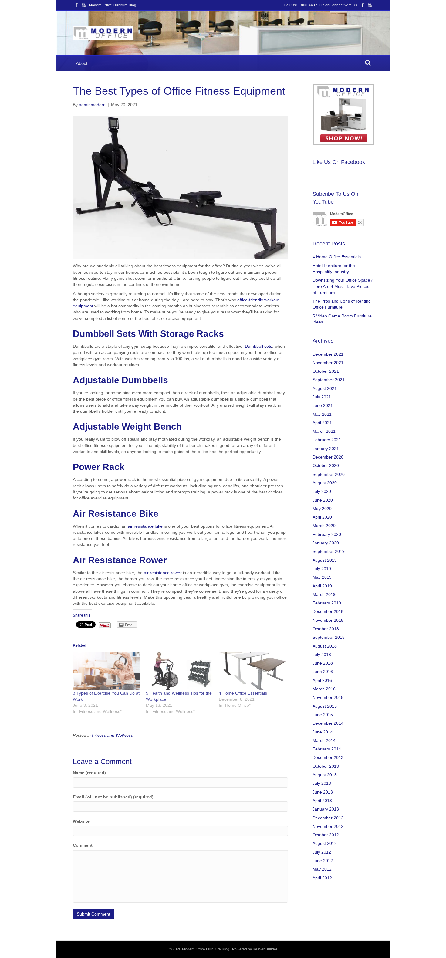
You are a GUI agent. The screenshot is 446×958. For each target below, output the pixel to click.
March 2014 (324, 740)
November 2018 (328, 620)
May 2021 (322, 414)
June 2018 (323, 663)
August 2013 (325, 774)
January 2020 (326, 542)
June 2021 (323, 405)
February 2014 (327, 748)
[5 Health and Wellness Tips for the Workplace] (179, 671)
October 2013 (326, 766)
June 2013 (323, 792)
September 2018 (329, 637)
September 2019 (329, 551)
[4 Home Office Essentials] (252, 671)
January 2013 (326, 809)
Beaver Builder (265, 949)
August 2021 (325, 388)
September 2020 (329, 474)
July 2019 (322, 568)
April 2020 (322, 517)
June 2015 (323, 714)
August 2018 (325, 646)
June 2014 (323, 732)
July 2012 (322, 852)
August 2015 (325, 706)
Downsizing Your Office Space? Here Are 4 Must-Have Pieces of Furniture (343, 286)
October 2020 (326, 465)
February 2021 (327, 439)
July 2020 (322, 491)
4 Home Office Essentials (243, 693)
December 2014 (328, 723)
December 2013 (328, 757)
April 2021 (322, 422)
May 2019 (322, 577)
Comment (83, 845)
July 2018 (322, 654)
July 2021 (322, 396)
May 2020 (322, 508)
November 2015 (328, 697)
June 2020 (323, 500)
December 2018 (328, 611)
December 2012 (328, 817)
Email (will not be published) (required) (113, 796)
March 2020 (324, 525)
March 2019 (324, 594)
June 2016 (323, 671)
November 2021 (328, 362)
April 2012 (322, 877)
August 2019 (325, 560)
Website (81, 821)
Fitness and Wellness (112, 735)
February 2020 (327, 534)
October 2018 (326, 628)
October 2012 (326, 834)
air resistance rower (163, 572)
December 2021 (328, 354)
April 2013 (322, 800)
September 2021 (329, 379)
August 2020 (325, 482)
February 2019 (327, 603)
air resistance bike (145, 526)
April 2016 (322, 680)
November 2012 (328, 826)
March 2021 (324, 431)
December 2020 (328, 457)
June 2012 (323, 860)
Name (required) (89, 772)
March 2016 (324, 688)
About (81, 63)
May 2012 (322, 869)
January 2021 (326, 448)
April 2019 (322, 586)
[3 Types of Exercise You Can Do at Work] (106, 671)
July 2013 (322, 783)
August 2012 (325, 843)
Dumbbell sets (258, 346)
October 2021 (326, 371)
